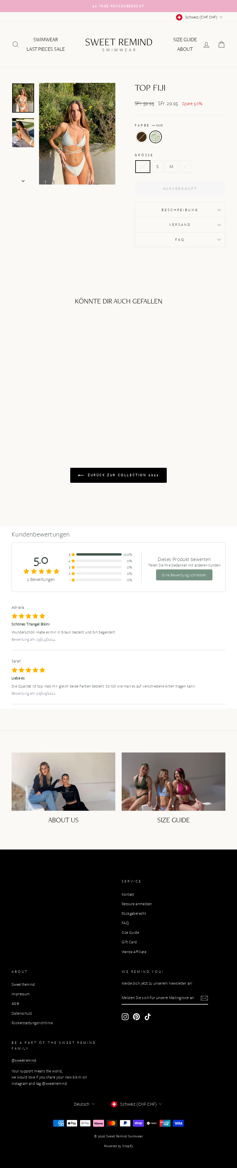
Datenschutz (22, 1013)
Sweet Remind (23, 984)
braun (141, 137)
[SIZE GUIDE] (173, 781)
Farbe (149, 125)
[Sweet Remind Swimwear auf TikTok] (147, 1016)
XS (142, 166)
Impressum (21, 994)
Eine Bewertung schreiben (184, 575)
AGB (15, 1003)
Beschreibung (180, 209)
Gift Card (129, 942)
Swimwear (45, 39)
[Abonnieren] (204, 998)
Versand (180, 224)
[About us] (63, 781)
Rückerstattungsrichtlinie (32, 1022)
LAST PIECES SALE (46, 49)
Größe (144, 154)
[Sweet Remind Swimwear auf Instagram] (125, 1016)
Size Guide (185, 39)
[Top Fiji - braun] (32, 412)
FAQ (180, 239)
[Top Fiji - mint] (39, 412)
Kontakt (128, 894)
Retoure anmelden (137, 903)
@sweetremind (24, 1060)
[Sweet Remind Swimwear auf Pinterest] (136, 1016)
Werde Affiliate (134, 951)
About (185, 49)
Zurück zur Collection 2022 (122, 475)
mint (155, 137)
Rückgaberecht (134, 913)
